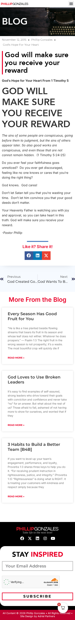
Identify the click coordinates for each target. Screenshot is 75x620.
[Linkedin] (37, 538)
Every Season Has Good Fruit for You (32, 316)
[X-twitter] (30, 538)
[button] (71, 4)
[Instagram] (45, 538)
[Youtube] (53, 538)
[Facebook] (22, 538)
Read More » (16, 357)
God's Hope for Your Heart (21, 44)
